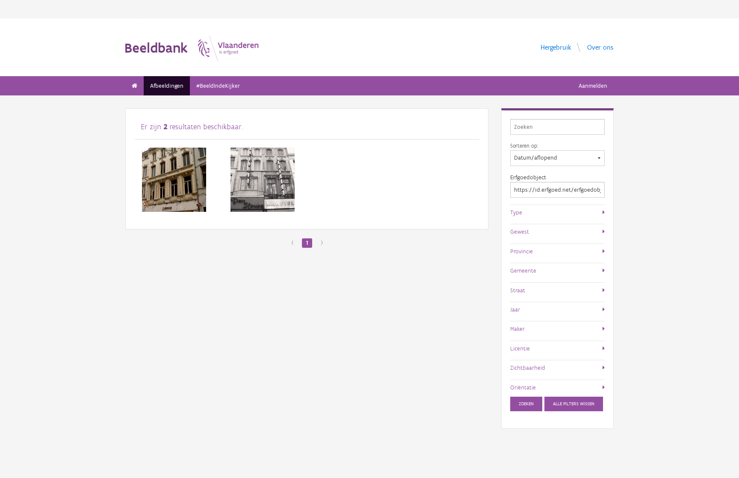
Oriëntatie (523, 387)
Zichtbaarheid (527, 367)
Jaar (515, 309)
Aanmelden (593, 85)
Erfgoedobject (528, 177)
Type (516, 212)
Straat (517, 290)
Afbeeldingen (166, 85)
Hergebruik (556, 47)
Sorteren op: (524, 145)
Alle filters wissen (573, 404)
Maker (517, 329)
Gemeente (523, 270)
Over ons (600, 47)
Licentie (520, 348)
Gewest (519, 231)
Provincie (521, 251)
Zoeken (526, 404)
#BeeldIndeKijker (218, 85)
